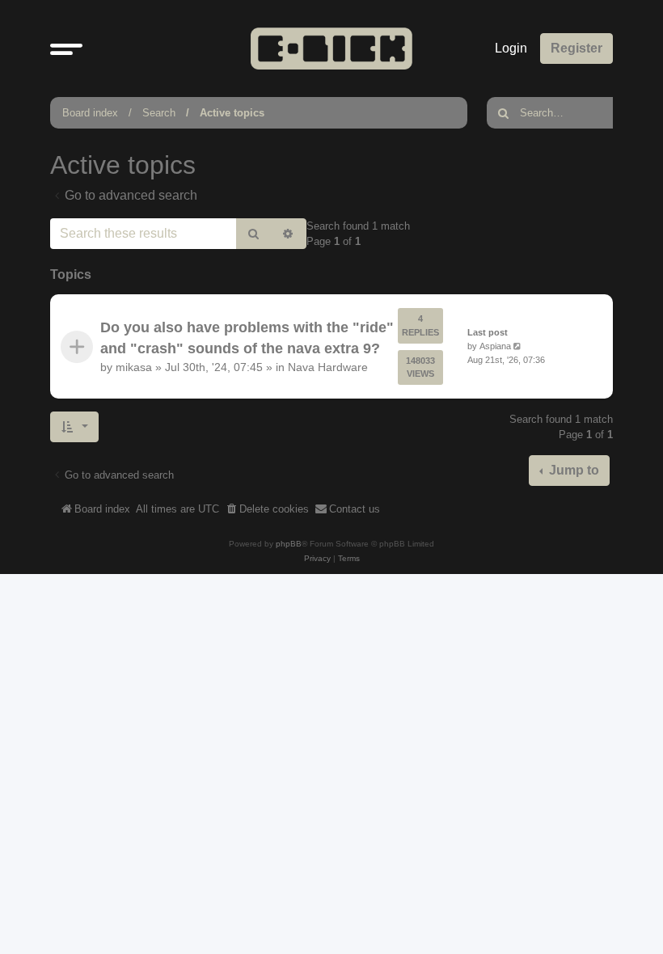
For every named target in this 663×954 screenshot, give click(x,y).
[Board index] (331, 48)
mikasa (134, 367)
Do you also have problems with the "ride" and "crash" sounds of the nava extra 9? (247, 338)
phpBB (289, 543)
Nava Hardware (328, 367)
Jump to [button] (572, 470)
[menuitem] (267, 509)
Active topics (232, 113)
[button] (66, 48)
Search (158, 113)
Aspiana (495, 346)
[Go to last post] (518, 346)
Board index (90, 113)
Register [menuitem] (576, 48)
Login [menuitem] (511, 48)
